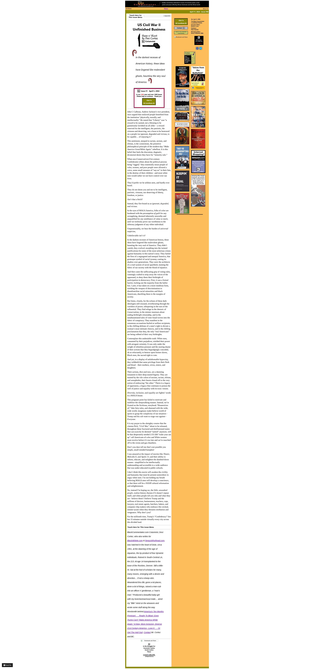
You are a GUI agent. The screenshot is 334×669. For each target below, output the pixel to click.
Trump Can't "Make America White (142, 620)
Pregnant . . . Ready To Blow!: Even (143, 616)
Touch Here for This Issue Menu (135, 16)
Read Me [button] (8, 665)
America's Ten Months (154, 611)
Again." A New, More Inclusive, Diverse (144, 624)
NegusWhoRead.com (154, 540)
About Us (205, 8)
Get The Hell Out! (135, 632)
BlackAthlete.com (135, 540)
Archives (129, 8)
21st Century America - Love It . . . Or (143, 628)
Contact (147, 632)
